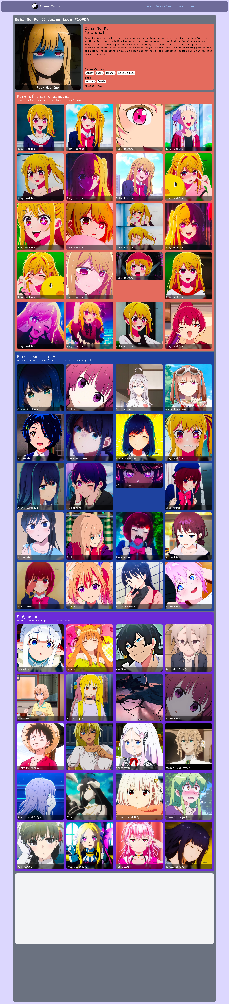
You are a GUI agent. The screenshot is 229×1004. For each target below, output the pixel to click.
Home (148, 6)
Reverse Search (165, 6)
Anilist (89, 86)
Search (193, 6)
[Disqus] (114, 909)
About (181, 6)
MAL (100, 86)
